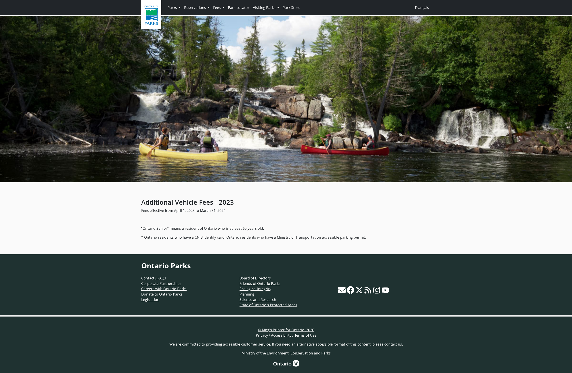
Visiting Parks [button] (264, 7)
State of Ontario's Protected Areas (268, 304)
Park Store (291, 7)
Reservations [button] (195, 7)
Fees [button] (217, 7)
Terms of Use (305, 335)
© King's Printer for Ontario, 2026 (286, 329)
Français (422, 7)
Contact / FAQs (153, 278)
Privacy (262, 335)
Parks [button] (173, 7)
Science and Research (258, 299)
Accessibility (281, 335)
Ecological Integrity (255, 288)
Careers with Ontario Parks (164, 288)
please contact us (387, 344)
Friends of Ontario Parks (260, 283)
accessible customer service (246, 344)
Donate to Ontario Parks (161, 294)
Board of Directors (255, 278)
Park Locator (238, 7)
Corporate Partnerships (161, 283)
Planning (247, 294)
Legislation (150, 299)
